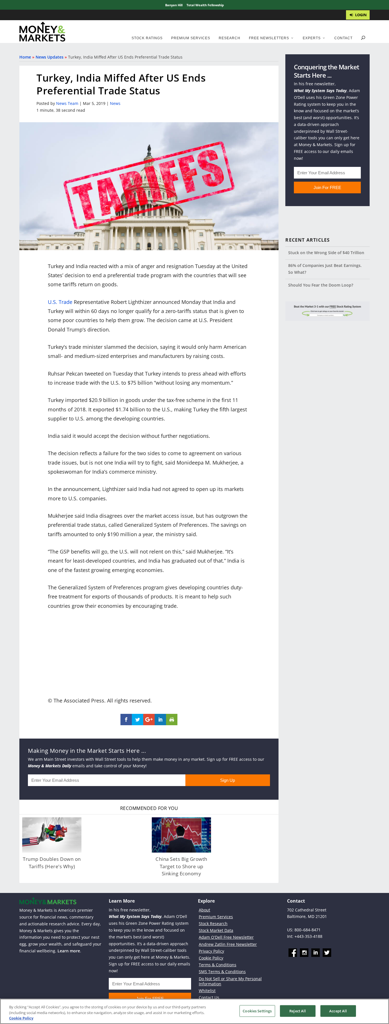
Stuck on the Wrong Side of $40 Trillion (326, 252)
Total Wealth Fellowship (205, 5)
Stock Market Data (216, 930)
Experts (312, 38)
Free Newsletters (269, 38)
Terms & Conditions (217, 964)
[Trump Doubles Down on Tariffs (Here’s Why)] (51, 835)
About (204, 909)
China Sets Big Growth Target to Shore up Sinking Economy (181, 866)
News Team (67, 103)
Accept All (338, 1010)
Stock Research (213, 923)
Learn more (69, 950)
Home (25, 57)
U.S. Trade (60, 302)
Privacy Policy (211, 951)
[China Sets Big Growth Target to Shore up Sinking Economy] (181, 835)
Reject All (297, 1010)
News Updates (50, 57)
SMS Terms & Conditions (222, 971)
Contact (343, 38)
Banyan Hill (174, 5)
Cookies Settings (257, 1010)
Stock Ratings (147, 38)
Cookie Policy (211, 958)
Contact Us (209, 997)
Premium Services (190, 38)
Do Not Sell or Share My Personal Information (230, 981)
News (115, 103)
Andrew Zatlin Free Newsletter (228, 944)
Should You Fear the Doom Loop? (320, 285)
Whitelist (207, 990)
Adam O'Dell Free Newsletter (226, 937)
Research (229, 38)
